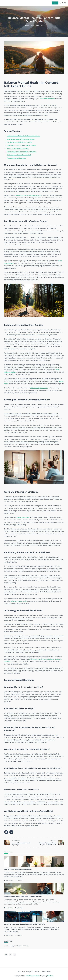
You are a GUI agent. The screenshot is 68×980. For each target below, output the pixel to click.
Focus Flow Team (30, 25)
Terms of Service (46, 971)
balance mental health (47, 99)
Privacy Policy (29, 971)
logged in (14, 946)
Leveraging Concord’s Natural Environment (21, 145)
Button (55, 3)
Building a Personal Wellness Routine (19, 142)
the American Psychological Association (27, 195)
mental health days (23, 517)
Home (19, 971)
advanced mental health (19, 601)
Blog (23, 971)
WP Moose (50, 976)
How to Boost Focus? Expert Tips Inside (18, 869)
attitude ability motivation (39, 388)
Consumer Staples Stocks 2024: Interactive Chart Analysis (24, 924)
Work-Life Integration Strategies (18, 149)
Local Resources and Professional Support (21, 139)
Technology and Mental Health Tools (19, 155)
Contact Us (37, 971)
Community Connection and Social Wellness (21, 152)
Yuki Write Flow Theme (32, 976)
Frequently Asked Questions (16, 158)
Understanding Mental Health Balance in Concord (23, 136)
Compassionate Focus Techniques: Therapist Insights (23, 897)
